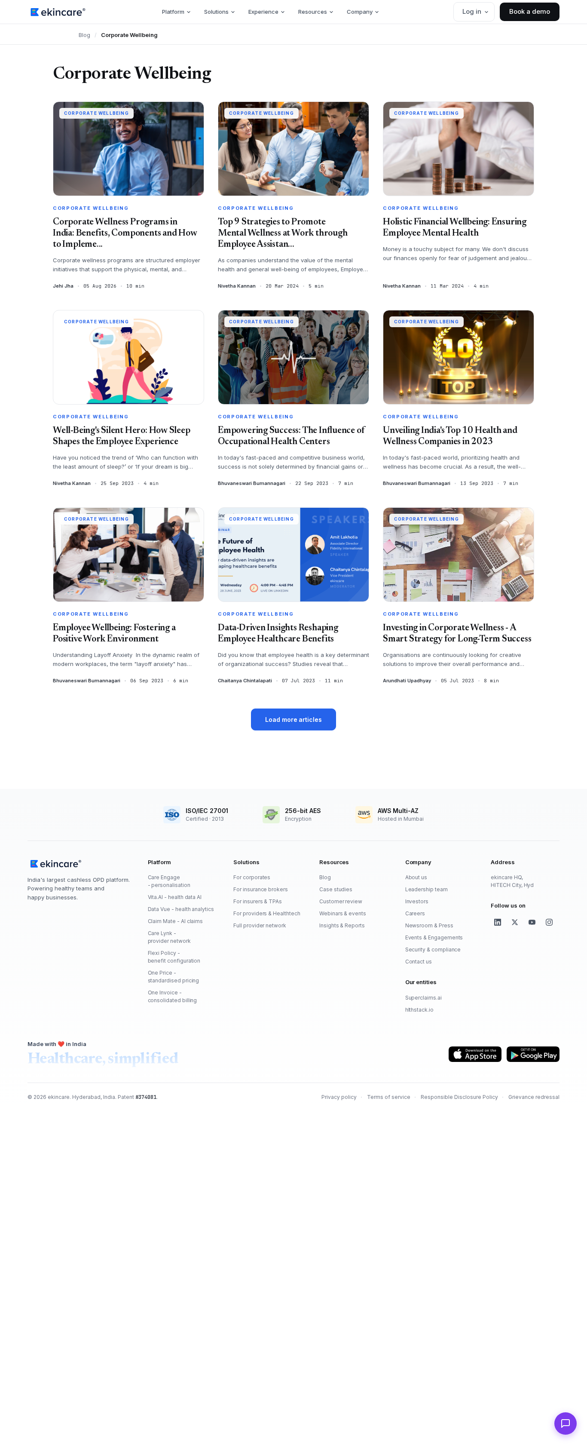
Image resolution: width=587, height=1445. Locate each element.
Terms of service (388, 1097)
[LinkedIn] (497, 922)
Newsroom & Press (429, 925)
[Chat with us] (565, 1423)
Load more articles (293, 719)
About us (416, 877)
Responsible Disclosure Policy (459, 1097)
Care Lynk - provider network (169, 937)
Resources (312, 11)
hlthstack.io (419, 1009)
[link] (58, 12)
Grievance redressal (533, 1097)
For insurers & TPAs (257, 901)
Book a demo (529, 11)
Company (360, 11)
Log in (471, 11)
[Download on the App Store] (475, 1054)
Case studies (335, 889)
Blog (84, 34)
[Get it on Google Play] (533, 1054)
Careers (415, 913)
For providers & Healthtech (266, 913)
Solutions (216, 11)
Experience (263, 11)
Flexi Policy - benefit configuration (174, 957)
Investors (416, 901)
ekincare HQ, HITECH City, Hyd (512, 881)
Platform (173, 11)
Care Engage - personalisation (169, 881)
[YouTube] (532, 922)
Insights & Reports (342, 925)
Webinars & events (342, 913)
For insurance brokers (260, 889)
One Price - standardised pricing (173, 976)
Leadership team (426, 889)
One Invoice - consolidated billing (172, 996)
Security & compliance (433, 949)
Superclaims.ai (423, 997)
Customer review (340, 901)
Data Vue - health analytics (181, 909)
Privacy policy (339, 1097)
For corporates (251, 877)
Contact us (418, 961)
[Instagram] (549, 922)
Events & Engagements (434, 937)
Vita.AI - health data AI (175, 897)
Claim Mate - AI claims (175, 921)
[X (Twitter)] (515, 922)
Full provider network (259, 925)
